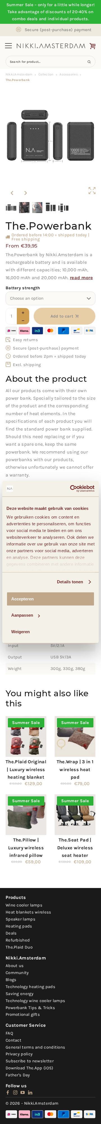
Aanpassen (22, 615)
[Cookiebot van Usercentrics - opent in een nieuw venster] (71, 488)
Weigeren (20, 631)
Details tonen (70, 581)
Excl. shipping (27, 364)
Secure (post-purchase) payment (58, 29)
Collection (45, 74)
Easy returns (25, 339)
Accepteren (22, 598)
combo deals (25, 18)
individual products (68, 18)
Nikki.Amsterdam (19, 74)
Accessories (68, 74)
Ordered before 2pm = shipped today (49, 356)
